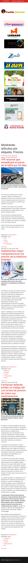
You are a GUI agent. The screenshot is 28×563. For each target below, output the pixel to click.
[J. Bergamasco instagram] (14, 24)
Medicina (6, 370)
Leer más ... (4, 247)
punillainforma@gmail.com (18, 1)
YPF (5, 238)
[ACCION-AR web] (14, 112)
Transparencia (8, 376)
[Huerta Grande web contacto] (14, 126)
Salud (5, 377)
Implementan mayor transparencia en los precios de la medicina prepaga (13, 255)
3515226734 (6, 1)
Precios (6, 242)
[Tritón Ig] (14, 43)
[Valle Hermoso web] (14, 78)
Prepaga (6, 372)
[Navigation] (1, 5)
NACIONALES (12, 235)
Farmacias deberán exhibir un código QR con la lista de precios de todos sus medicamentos (13, 390)
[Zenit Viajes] (14, 55)
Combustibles (8, 244)
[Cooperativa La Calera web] (14, 65)
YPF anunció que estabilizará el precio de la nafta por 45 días (13, 162)
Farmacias (7, 538)
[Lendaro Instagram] (14, 32)
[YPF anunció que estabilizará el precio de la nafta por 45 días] (14, 175)
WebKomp (17, 560)
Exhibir (6, 540)
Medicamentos (8, 543)
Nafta (5, 240)
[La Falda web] (14, 91)
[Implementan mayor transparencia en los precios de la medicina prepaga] (14, 270)
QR (5, 545)
